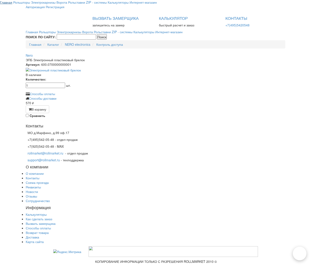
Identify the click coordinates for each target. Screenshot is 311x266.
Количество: (36, 79)
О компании (35, 173)
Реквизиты (33, 187)
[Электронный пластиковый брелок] (155, 70)
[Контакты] (299, 253)
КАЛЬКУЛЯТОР (173, 18)
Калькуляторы (36, 214)
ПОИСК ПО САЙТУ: (41, 37)
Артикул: (33, 64)
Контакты (32, 178)
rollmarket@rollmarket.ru (45, 153)
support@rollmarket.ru (44, 160)
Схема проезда (37, 182)
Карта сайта (35, 241)
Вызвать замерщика (41, 223)
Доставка (32, 237)
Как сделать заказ (39, 219)
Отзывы (31, 196)
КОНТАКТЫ (236, 18)
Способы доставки (42, 98)
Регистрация (55, 7)
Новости (32, 191)
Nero (29, 55)
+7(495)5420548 (237, 25)
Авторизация (35, 7)
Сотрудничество (38, 200)
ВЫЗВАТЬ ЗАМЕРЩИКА (115, 18)
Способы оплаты (42, 93)
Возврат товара (37, 232)
